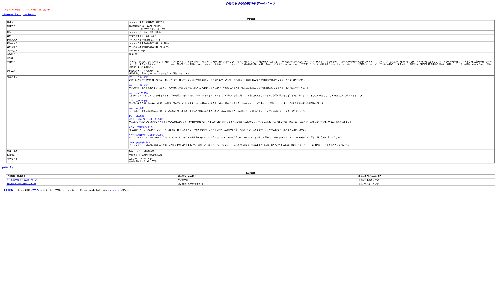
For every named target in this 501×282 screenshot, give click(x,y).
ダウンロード (114, 190)
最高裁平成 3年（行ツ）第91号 (21, 184)
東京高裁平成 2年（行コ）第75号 (22, 180)
